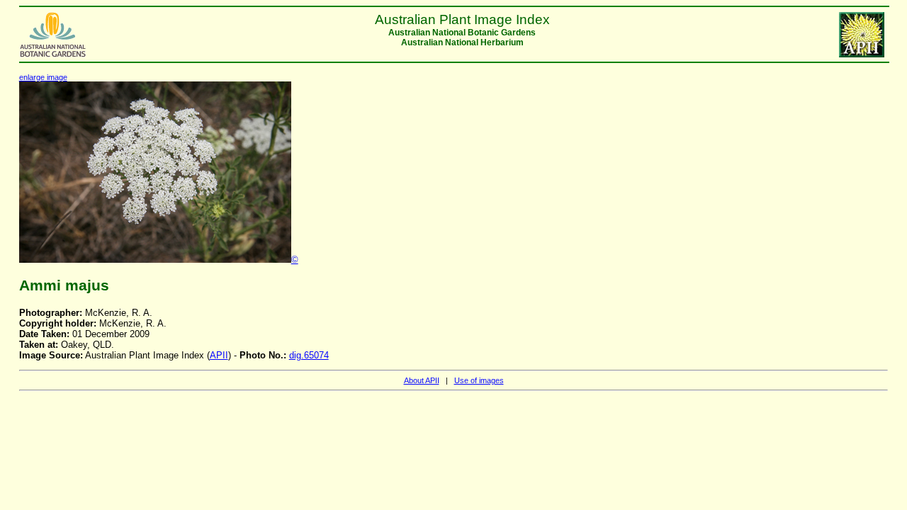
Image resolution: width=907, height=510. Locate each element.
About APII (421, 380)
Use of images (479, 380)
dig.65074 (309, 355)
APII (219, 355)
